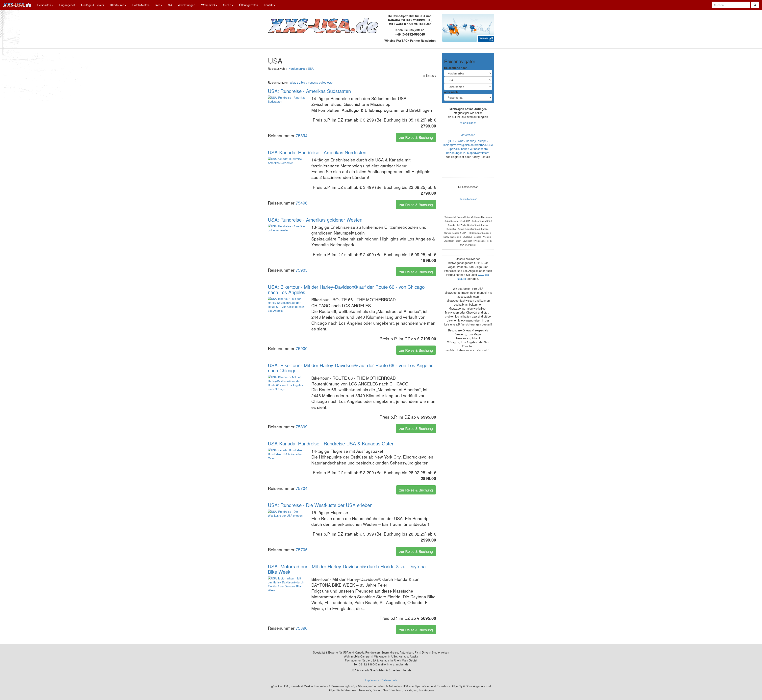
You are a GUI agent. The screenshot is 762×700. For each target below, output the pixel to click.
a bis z (294, 82)
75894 (302, 135)
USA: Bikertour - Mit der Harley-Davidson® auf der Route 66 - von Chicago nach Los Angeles (346, 289)
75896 (302, 628)
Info (157, 5)
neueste (313, 82)
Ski (170, 5)
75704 (302, 488)
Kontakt (268, 5)
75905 (302, 270)
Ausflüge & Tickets (92, 5)
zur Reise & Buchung (416, 137)
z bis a (303, 82)
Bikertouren (117, 5)
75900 (302, 348)
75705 (302, 549)
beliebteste (326, 82)
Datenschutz (389, 680)
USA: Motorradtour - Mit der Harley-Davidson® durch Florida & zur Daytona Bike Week (347, 569)
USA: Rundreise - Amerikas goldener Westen (315, 219)
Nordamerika (297, 68)
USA (311, 68)
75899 (302, 427)
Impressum (372, 680)
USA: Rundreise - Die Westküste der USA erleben (320, 504)
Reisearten (44, 5)
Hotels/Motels (140, 5)
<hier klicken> (468, 123)
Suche (227, 5)
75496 (302, 203)
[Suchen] (755, 5)
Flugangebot (67, 5)
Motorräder (468, 135)
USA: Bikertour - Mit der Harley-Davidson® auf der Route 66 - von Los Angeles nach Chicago (350, 368)
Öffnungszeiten (248, 5)
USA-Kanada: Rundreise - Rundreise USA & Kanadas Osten (331, 443)
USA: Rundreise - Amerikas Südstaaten (309, 90)
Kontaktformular (468, 199)
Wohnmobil (208, 5)
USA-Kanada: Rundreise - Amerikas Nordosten (317, 152)
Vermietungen (186, 5)
